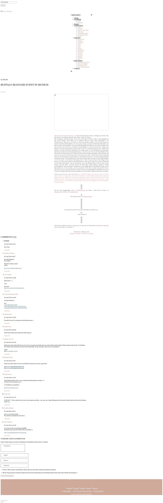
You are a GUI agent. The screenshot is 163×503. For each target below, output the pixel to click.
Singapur (80, 54)
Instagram (84, 233)
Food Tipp (80, 31)
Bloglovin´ (78, 233)
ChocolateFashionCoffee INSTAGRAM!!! (15, 308)
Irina (9, 401)
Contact (77, 68)
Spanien (80, 56)
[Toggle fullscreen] (4, 500)
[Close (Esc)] (1, 500)
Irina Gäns (7, 394)
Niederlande (81, 50)
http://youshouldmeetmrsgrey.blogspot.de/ (15, 432)
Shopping (80, 22)
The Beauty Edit (82, 65)
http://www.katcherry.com (11, 387)
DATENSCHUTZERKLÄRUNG (82, 491)
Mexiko (80, 48)
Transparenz (98, 491)
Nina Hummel (8, 422)
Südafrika (80, 57)
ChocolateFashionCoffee (11, 294)
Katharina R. (8, 374)
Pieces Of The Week (83, 30)
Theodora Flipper (9, 253)
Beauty (76, 24)
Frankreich (80, 42)
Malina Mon (7, 326)
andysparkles (8, 314)
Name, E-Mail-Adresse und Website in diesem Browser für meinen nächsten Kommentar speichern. (29, 469)
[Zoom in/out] (6, 500)
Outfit (79, 21)
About (76, 18)
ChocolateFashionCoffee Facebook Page (15, 306)
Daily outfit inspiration (84, 67)
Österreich (80, 51)
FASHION (77, 19)
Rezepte (80, 36)
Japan (79, 47)
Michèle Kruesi (8, 357)
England (80, 41)
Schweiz (80, 53)
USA (79, 59)
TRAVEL (77, 38)
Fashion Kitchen (8, 408)
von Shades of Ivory (12, 351)
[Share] (3, 500)
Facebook (72, 233)
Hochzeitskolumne (83, 34)
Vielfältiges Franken (83, 33)
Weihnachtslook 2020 (83, 62)
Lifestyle (80, 28)
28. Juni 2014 (4, 79)
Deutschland (81, 39)
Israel (79, 45)
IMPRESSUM (67, 491)
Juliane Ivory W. (9, 339)
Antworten (7, 250)
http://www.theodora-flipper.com (13, 268)
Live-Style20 (7, 274)
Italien (79, 44)
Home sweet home (83, 64)
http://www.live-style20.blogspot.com (14, 288)
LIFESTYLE (78, 25)
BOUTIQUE (78, 60)
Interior (80, 27)
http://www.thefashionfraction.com (14, 366)
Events (3, 92)
